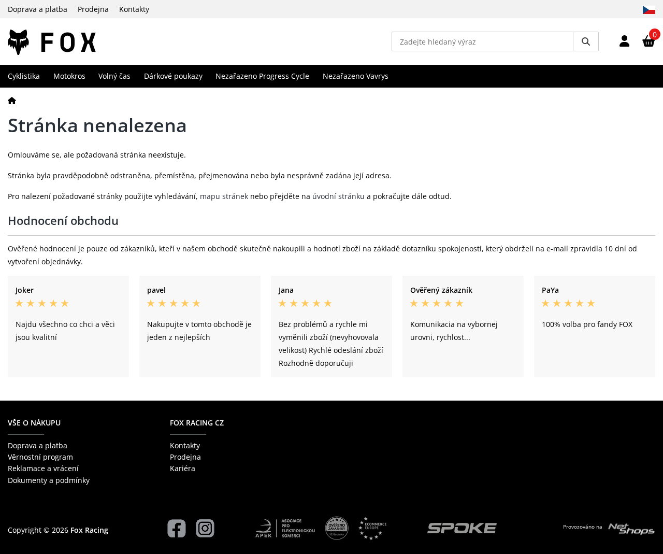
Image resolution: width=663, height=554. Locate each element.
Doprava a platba (37, 9)
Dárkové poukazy (173, 76)
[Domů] (12, 100)
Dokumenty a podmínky (49, 480)
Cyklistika (24, 76)
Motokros (69, 76)
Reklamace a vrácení (43, 468)
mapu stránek (224, 196)
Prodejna (93, 9)
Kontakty (134, 9)
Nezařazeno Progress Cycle (262, 76)
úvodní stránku (338, 196)
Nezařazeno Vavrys (355, 76)
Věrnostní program (40, 457)
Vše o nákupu (34, 423)
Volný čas (114, 76)
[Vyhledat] (586, 41)
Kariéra (182, 468)
